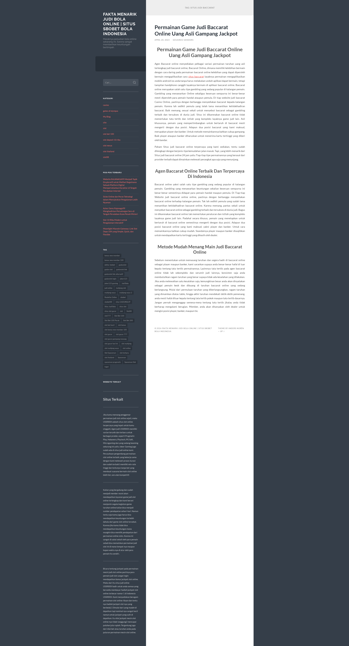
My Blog (107, 116)
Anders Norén (236, 328)
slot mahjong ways (112, 348)
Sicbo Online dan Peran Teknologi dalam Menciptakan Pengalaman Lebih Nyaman (120, 199)
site (104, 122)
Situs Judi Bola (110, 306)
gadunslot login (110, 279)
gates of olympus (110, 111)
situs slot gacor (110, 311)
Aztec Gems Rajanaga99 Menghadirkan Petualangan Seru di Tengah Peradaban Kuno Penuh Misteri (120, 211)
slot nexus (107, 145)
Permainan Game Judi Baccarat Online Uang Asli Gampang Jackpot (196, 30)
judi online (108, 288)
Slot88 (129, 311)
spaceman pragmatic (113, 362)
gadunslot (122, 265)
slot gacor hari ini (111, 343)
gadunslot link (121, 269)
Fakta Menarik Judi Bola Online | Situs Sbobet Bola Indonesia (120, 24)
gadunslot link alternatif (114, 274)
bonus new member (112, 255)
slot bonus (122, 325)
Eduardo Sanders (183, 40)
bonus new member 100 (114, 260)
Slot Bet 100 (119, 316)
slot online (127, 348)
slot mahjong (126, 343)
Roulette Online (111, 297)
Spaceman (122, 357)
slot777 (108, 316)
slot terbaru (124, 353)
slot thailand (108, 151)
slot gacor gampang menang (116, 339)
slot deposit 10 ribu (111, 140)
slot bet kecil (109, 325)
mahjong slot (121, 288)
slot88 (106, 157)
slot (104, 128)
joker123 (123, 279)
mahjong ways (110, 293)
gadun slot (109, 269)
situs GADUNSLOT (123, 302)
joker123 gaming (111, 283)
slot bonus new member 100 (116, 330)
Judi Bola (125, 283)
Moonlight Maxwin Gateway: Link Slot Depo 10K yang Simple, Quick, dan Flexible (120, 231)
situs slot (122, 306)
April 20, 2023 (162, 40)
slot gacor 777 (121, 334)
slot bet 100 (108, 134)
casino (106, 105)
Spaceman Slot (130, 362)
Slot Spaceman (110, 353)
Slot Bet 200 (128, 320)
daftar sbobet (110, 265)
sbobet (123, 297)
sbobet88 (108, 302)
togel (107, 367)
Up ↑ (222, 331)
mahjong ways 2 (125, 293)
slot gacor (108, 334)
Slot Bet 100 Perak (112, 320)
